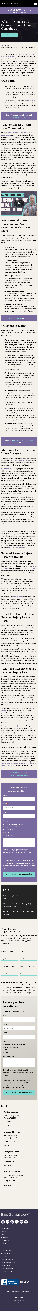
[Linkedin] (12, 1222)
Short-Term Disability (9, 974)
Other (7, 832)
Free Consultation (9, 35)
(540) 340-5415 (9, 1181)
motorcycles (31, 568)
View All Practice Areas (8, 1272)
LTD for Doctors (5, 1266)
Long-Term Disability (11, 827)
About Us (3, 1231)
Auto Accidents (7, 951)
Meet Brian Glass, (7, 469)
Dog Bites (4, 959)
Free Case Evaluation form (23, 440)
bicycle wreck (11, 56)
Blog (2, 1234)
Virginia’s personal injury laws (21, 460)
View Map (7, 1126)
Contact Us (4, 1244)
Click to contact (15, 318)
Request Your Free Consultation (19, 874)
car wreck (22, 54)
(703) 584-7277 (9, 1121)
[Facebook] (3, 1222)
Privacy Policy (19, 1297)
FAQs (6, 45)
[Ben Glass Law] (9, 4)
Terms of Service (19, 1300)
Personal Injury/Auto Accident (14, 824)
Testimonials (4, 1237)
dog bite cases (17, 597)
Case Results (5, 1241)
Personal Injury (5, 1253)
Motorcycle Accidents (28, 966)
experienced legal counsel (15, 726)
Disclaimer (19, 1303)
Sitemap (19, 1295)
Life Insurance (9, 829)
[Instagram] (7, 1222)
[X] (17, 1222)
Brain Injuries (25, 951)
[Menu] (35, 3)
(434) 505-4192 (9, 1141)
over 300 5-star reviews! (16, 548)
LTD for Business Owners (8, 1262)
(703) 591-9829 (19, 10)
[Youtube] (21, 1222)
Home (2, 45)
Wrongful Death (26, 974)
